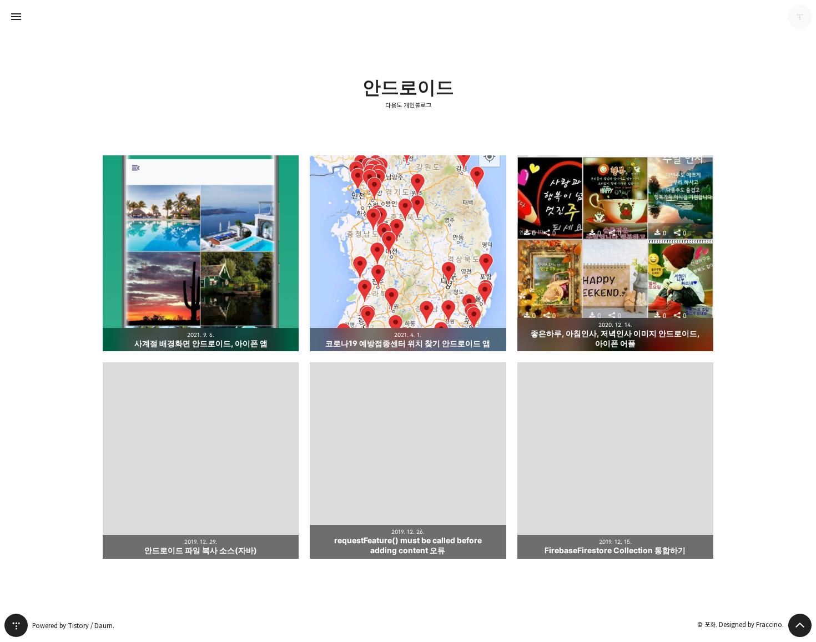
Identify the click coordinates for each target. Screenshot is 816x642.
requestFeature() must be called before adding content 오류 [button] (408, 460)
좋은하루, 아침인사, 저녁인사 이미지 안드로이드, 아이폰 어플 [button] (615, 253)
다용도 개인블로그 (408, 105)
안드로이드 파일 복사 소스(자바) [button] (201, 460)
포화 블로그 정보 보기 (800, 16)
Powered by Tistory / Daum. (73, 625)
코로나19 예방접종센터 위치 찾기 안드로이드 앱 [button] (408, 253)
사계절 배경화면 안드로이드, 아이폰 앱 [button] (201, 253)
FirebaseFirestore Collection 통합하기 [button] (615, 460)
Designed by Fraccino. (751, 624)
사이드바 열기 (16, 16)
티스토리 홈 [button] (16, 625)
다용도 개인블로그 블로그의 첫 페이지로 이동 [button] (408, 16)
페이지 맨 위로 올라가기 (800, 625)
